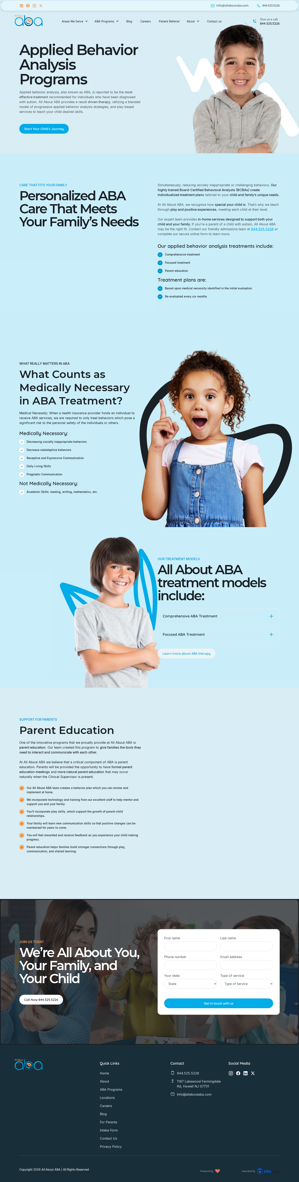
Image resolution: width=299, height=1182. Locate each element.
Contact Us (108, 1138)
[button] (75, 21)
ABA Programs (111, 1089)
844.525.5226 (262, 229)
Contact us (214, 21)
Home (104, 1073)
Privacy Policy (111, 1147)
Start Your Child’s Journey (44, 129)
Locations (107, 1098)
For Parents (108, 1122)
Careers (145, 21)
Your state (172, 976)
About (104, 1081)
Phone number (175, 957)
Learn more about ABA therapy (187, 653)
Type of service (232, 976)
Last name (228, 938)
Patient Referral (169, 21)
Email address (231, 957)
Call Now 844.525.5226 (41, 1000)
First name (172, 938)
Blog (129, 21)
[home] (29, 21)
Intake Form (109, 1130)
